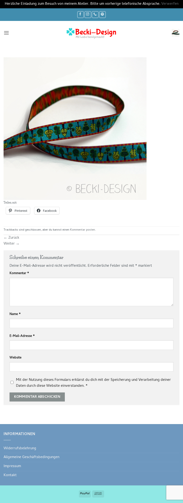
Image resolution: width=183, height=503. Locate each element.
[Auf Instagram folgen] (87, 14)
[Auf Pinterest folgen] (102, 14)
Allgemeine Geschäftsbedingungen (31, 457)
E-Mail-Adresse (22, 336)
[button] (6, 33)
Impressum (12, 466)
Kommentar (19, 273)
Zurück (11, 238)
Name (15, 314)
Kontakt (10, 475)
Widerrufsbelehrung (20, 448)
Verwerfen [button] (169, 4)
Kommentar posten (82, 230)
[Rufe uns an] (95, 14)
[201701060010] (75, 129)
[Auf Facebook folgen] (80, 14)
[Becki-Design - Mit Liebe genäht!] (91, 32)
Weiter (12, 244)
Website (15, 358)
